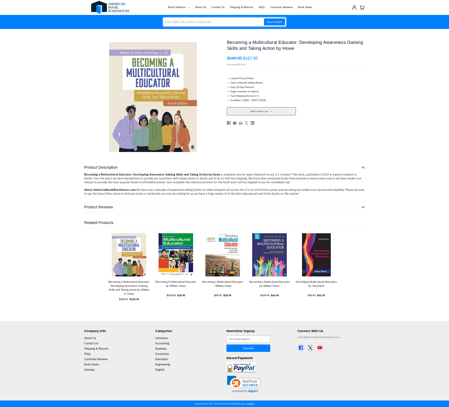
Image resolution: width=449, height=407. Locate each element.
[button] (244, 384)
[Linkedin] (252, 123)
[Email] (234, 123)
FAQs (262, 7)
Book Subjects (177, 7)
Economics (162, 354)
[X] (246, 123)
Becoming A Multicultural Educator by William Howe (176, 283)
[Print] (240, 123)
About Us (200, 7)
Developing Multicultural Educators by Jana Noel (316, 283)
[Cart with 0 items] (362, 7)
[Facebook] (228, 123)
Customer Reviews (281, 7)
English (160, 369)
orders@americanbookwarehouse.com (318, 337)
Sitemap (89, 369)
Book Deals (305, 7)
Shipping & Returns (241, 7)
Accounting (162, 343)
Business (161, 348)
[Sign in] (354, 7)
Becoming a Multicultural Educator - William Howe (222, 283)
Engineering (162, 364)
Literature (161, 338)
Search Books (274, 22)
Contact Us (218, 7)
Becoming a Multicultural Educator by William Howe (269, 283)
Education (161, 359)
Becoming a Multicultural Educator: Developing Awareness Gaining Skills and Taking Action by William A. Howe (129, 287)
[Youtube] (320, 348)
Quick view (129, 254)
